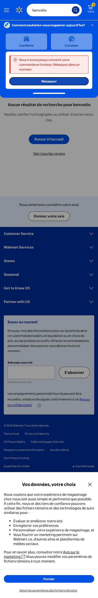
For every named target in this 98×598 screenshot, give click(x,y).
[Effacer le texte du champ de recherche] (69, 10)
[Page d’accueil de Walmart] (19, 10)
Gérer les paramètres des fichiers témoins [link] (48, 590)
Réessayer (49, 81)
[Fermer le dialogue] (90, 484)
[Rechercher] (75, 10)
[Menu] (7, 10)
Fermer (49, 579)
